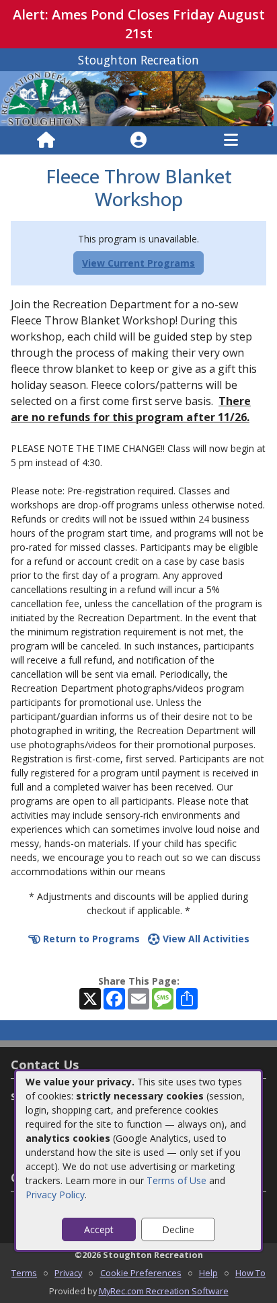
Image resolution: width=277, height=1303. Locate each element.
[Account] (138, 140)
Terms (24, 1273)
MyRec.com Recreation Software (164, 1291)
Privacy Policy (55, 1194)
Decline (178, 1229)
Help (208, 1273)
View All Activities (204, 938)
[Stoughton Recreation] (138, 97)
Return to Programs (90, 938)
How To (250, 1273)
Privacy (68, 1273)
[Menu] (231, 140)
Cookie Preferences (141, 1273)
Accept (99, 1229)
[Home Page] (46, 140)
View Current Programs (138, 263)
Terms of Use (176, 1180)
